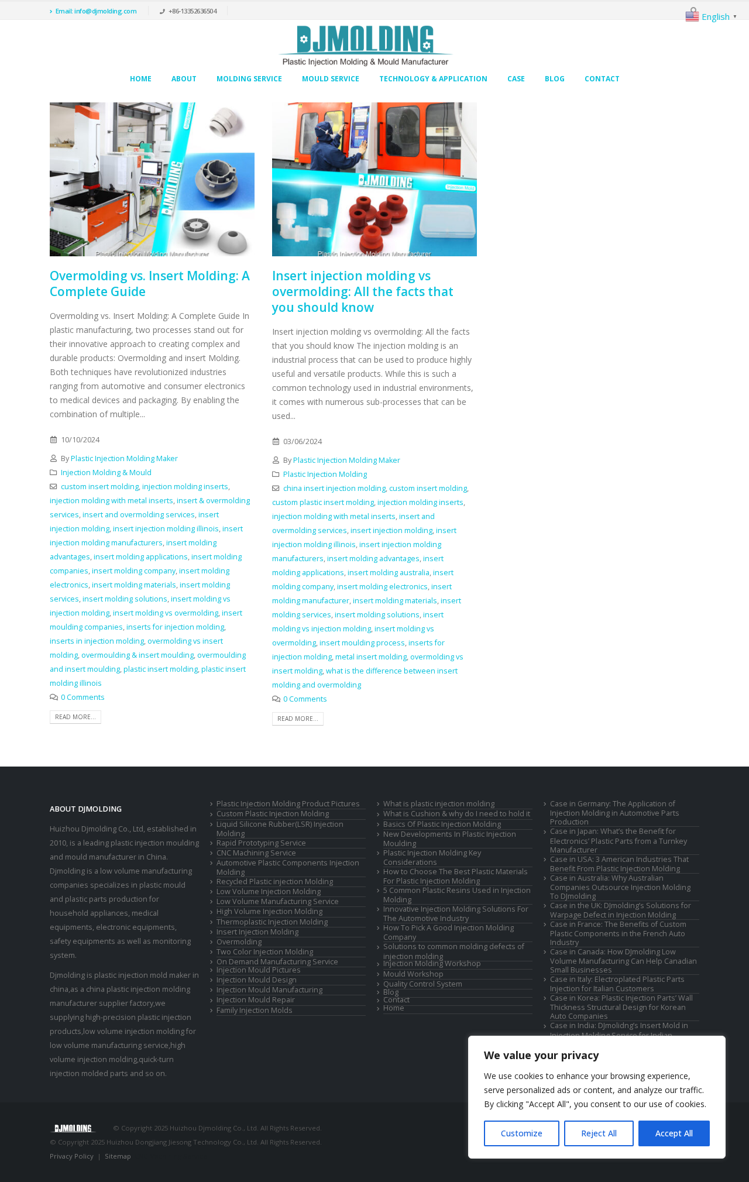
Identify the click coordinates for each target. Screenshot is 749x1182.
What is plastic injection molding (438, 804)
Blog (555, 79)
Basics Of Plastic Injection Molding (442, 824)
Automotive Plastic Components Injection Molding (288, 867)
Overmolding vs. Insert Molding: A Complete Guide (150, 283)
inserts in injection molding (97, 641)
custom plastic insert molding (323, 502)
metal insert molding (371, 657)
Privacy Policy (72, 1156)
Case (516, 79)
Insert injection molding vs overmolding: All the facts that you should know (362, 291)
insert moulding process (362, 643)
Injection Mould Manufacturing (269, 990)
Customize (521, 1133)
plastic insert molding (160, 669)
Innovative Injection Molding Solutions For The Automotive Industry (455, 913)
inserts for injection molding (175, 627)
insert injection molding (391, 530)
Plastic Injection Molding (325, 474)
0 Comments (83, 697)
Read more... (75, 717)
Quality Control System (422, 984)
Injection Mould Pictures (259, 970)
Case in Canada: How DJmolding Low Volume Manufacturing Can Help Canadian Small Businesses (623, 961)
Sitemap (118, 1156)
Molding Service (249, 79)
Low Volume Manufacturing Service (278, 901)
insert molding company (134, 571)
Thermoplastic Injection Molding (272, 922)
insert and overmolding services (139, 515)
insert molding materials (134, 585)
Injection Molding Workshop (432, 963)
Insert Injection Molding (257, 932)
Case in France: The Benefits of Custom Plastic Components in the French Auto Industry (618, 933)
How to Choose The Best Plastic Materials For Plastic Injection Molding (455, 876)
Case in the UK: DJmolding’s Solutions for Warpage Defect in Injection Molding (620, 910)
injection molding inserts (185, 487)
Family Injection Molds (255, 1010)
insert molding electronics (382, 587)
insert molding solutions (125, 599)
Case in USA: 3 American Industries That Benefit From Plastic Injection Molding (619, 864)
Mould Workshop (413, 974)
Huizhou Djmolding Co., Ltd (96, 829)
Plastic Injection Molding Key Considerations (432, 857)
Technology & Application (433, 79)
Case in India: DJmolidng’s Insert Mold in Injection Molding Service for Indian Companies (619, 1034)
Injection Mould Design (257, 980)
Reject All (599, 1133)
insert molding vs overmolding (165, 613)
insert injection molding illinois (166, 529)
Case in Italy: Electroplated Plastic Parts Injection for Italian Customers (617, 984)
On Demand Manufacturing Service (277, 962)
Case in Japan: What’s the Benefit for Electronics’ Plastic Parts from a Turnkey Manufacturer (618, 840)
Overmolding (239, 942)
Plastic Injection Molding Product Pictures (288, 804)
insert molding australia (389, 573)
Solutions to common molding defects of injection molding (453, 951)
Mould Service (330, 79)
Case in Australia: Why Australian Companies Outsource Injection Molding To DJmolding (620, 887)
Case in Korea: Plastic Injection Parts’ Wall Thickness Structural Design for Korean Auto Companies (621, 1007)
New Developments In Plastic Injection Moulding (449, 838)
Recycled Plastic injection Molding (275, 881)
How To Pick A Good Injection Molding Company (448, 932)
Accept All (674, 1133)
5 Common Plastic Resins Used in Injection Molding (457, 895)
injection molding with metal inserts (111, 501)
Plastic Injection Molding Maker (124, 458)
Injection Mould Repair (256, 1000)
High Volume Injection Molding (269, 911)
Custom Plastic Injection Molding (273, 814)
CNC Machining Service (256, 853)
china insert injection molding (334, 488)
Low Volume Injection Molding (269, 891)
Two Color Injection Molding (265, 952)
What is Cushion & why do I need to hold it (456, 814)
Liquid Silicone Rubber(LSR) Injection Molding (280, 829)
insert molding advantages (373, 558)
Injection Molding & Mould (106, 472)
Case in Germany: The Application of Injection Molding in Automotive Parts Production (614, 813)
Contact (602, 79)
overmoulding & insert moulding (137, 655)
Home (141, 79)
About (184, 79)
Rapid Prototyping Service (261, 843)
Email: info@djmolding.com (96, 10)
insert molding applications (141, 557)
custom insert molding (100, 487)
